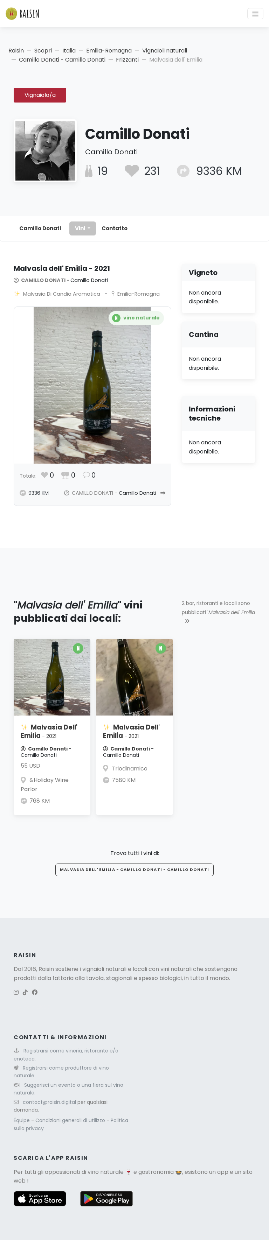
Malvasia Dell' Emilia (49, 731)
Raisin (16, 51)
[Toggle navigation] (255, 13)
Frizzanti (127, 60)
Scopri (43, 51)
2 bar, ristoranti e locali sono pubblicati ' (218, 608)
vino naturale (106, 1172)
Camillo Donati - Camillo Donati (62, 60)
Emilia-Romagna (109, 51)
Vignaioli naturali (164, 51)
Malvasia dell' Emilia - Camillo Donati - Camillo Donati (134, 869)
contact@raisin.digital (49, 1102)
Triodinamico (129, 769)
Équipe (22, 1120)
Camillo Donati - (64, 280)
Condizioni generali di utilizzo (70, 1120)
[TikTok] (25, 992)
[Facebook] (34, 992)
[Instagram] (16, 992)
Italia (69, 51)
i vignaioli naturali (103, 969)
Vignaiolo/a (40, 95)
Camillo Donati (40, 228)
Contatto (114, 228)
